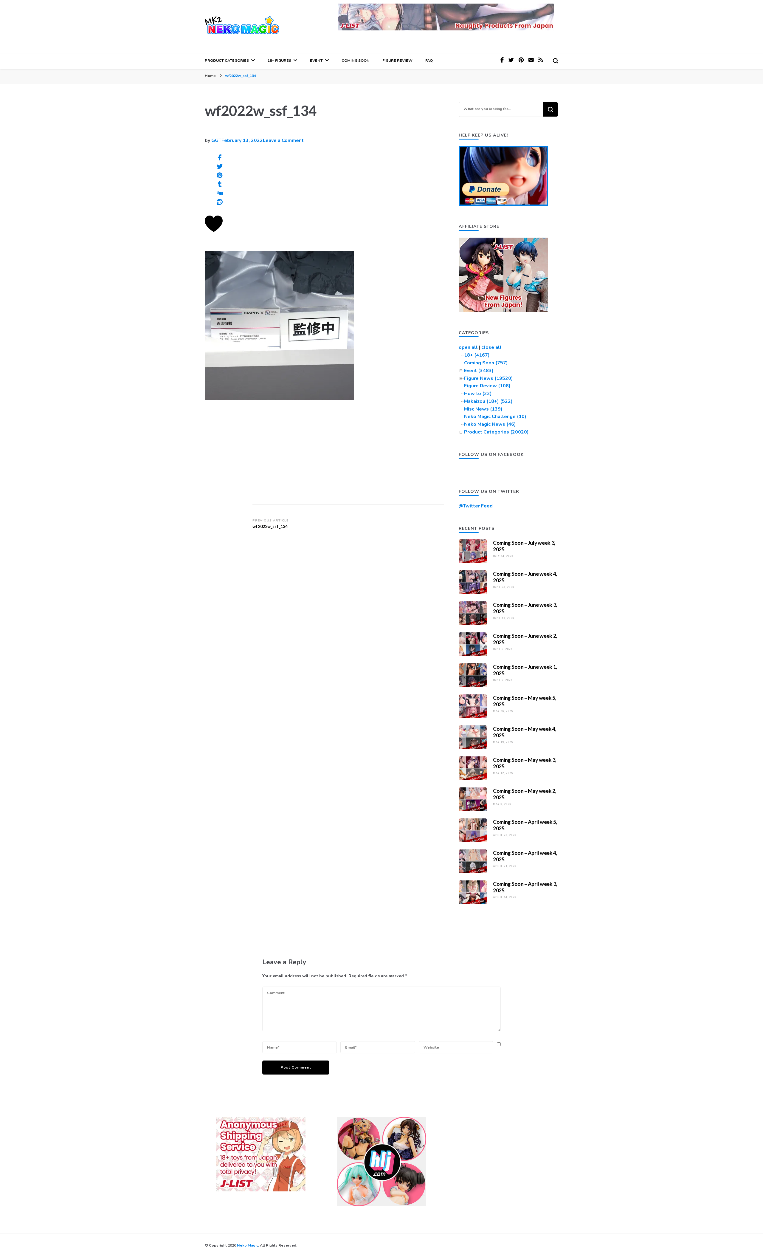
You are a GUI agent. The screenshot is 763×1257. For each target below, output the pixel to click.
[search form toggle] (555, 61)
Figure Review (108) (487, 386)
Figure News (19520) (488, 378)
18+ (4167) (477, 355)
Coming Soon (356, 60)
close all (491, 347)
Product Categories (227, 60)
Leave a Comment (283, 140)
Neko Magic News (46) (490, 424)
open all (468, 347)
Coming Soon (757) (486, 363)
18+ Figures (279, 60)
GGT (216, 140)
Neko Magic (247, 1245)
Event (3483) (479, 370)
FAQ (429, 60)
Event (316, 60)
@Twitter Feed (476, 506)
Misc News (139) (483, 409)
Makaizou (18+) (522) (488, 401)
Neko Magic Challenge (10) (495, 416)
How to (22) (478, 393)
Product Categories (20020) (496, 432)
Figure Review (397, 60)
